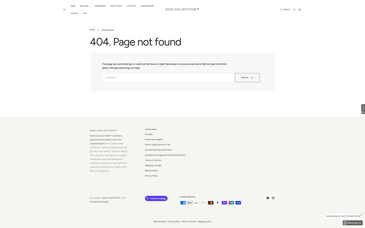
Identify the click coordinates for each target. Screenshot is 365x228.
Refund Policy (151, 170)
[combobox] (168, 77)
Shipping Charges (153, 165)
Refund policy (160, 221)
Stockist (148, 134)
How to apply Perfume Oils (157, 144)
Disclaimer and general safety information (165, 155)
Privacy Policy (151, 175)
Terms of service (188, 221)
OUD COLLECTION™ (111, 197)
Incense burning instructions (158, 149)
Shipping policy (204, 221)
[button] (285, 9)
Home (92, 29)
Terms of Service (153, 160)
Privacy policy (173, 221)
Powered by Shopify (99, 201)
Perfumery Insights (154, 139)
